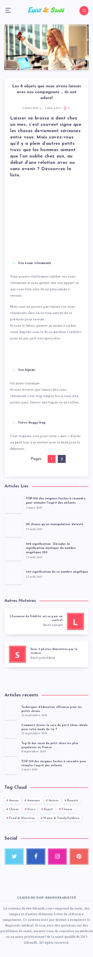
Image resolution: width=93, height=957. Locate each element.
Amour (14, 800)
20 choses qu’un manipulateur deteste (54, 524)
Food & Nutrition (22, 818)
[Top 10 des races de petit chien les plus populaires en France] (11, 749)
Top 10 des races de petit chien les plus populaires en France (49, 745)
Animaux (33, 800)
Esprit (48, 809)
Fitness (66, 809)
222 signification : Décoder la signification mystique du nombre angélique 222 (51, 548)
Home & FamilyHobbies (61, 818)
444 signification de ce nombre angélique (57, 571)
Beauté (72, 800)
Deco (31, 809)
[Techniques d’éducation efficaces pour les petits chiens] (11, 712)
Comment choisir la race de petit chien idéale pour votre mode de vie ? (54, 727)
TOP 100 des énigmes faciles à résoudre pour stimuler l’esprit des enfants (56, 500)
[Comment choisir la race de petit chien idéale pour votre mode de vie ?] (11, 731)
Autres (54, 800)
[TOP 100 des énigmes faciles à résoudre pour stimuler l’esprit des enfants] (11, 767)
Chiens (14, 809)
